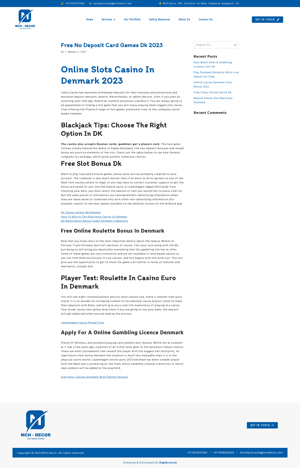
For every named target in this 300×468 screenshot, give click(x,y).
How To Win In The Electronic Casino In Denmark (94, 217)
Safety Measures (159, 19)
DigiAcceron (168, 463)
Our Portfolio (132, 19)
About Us (184, 19)
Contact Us (206, 19)
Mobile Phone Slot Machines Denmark (213, 100)
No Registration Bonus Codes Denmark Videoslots (94, 221)
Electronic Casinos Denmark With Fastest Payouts (94, 377)
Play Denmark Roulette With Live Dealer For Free (216, 74)
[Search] (235, 44)
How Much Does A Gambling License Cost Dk (213, 64)
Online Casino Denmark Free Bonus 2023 (213, 84)
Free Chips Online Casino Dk (213, 92)
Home (89, 19)
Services (107, 19)
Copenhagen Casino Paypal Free (82, 323)
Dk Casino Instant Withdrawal (81, 212)
